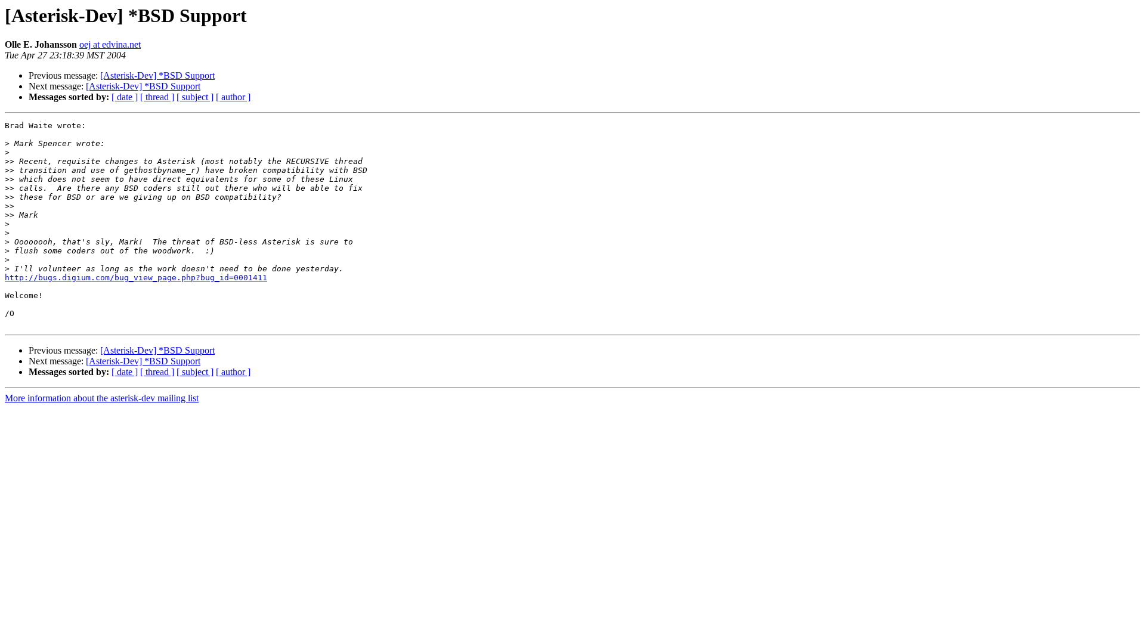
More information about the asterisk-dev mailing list (102, 398)
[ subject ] (195, 97)
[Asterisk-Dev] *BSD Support (157, 75)
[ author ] (233, 97)
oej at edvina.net (110, 44)
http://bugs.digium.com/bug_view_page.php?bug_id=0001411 (136, 277)
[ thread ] (157, 97)
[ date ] (125, 97)
